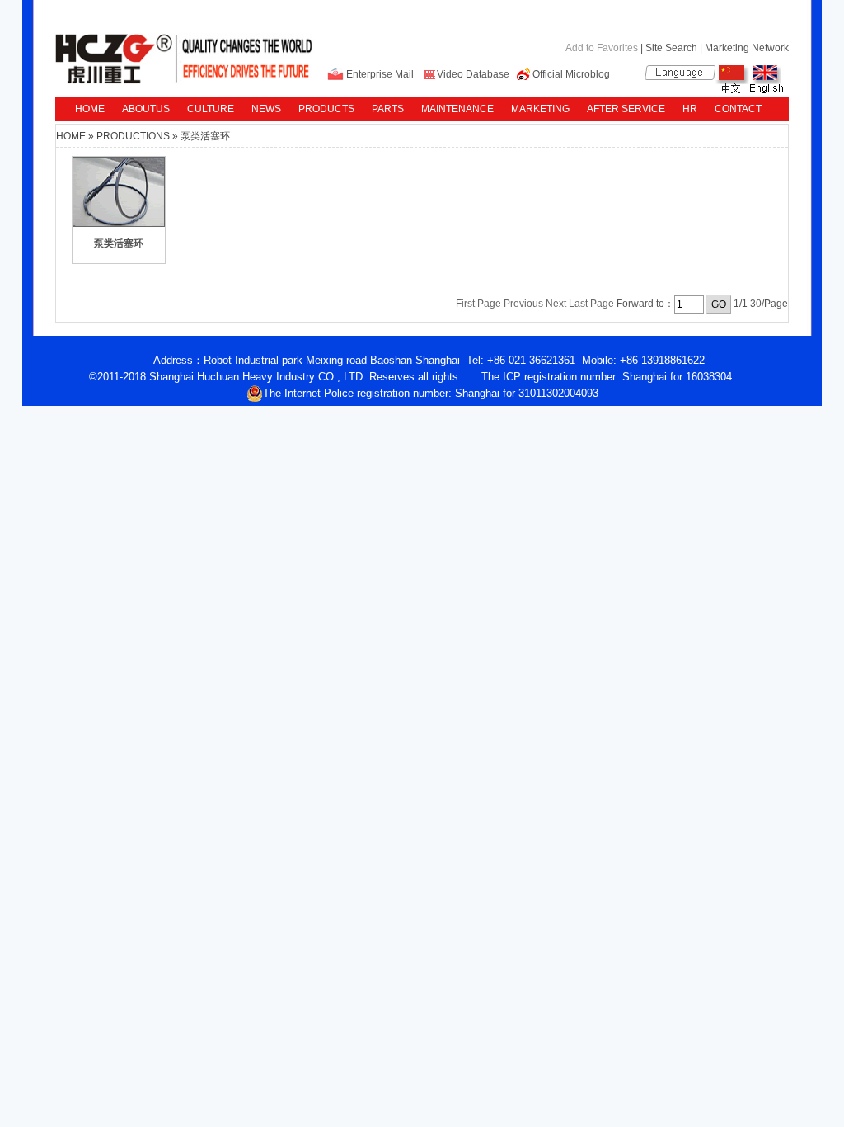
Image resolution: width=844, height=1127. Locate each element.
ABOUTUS (146, 109)
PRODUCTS (326, 109)
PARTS (388, 109)
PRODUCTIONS (133, 136)
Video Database (473, 74)
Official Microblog (571, 74)
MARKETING (540, 109)
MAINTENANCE (457, 109)
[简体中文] (732, 90)
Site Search (671, 48)
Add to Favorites (601, 48)
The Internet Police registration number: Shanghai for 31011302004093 (430, 393)
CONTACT (738, 109)
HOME (90, 109)
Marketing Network (747, 48)
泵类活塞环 (205, 136)
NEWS (266, 109)
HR (689, 109)
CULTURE (210, 109)
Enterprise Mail (380, 74)
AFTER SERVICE (626, 109)
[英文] (766, 90)
